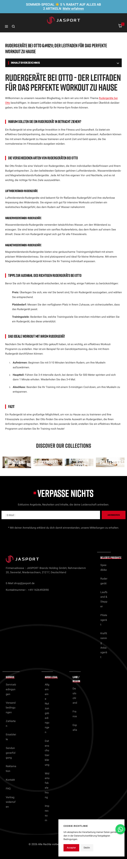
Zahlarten (11, 723)
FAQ (8, 789)
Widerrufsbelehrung (47, 785)
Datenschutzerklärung (47, 753)
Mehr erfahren (73, 8)
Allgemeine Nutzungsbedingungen (47, 708)
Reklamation (11, 768)
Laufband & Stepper (103, 599)
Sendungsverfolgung (10, 753)
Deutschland (75, 696)
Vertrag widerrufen (11, 802)
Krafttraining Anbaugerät (103, 645)
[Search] (13, 26)
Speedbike (103, 567)
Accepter (71, 847)
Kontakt (10, 780)
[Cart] (120, 26)
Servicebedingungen (11, 689)
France (75, 714)
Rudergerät (103, 581)
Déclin (87, 847)
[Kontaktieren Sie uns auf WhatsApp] (120, 829)
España (75, 727)
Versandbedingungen (11, 707)
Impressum (47, 813)
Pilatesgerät (103, 620)
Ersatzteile (11, 737)
